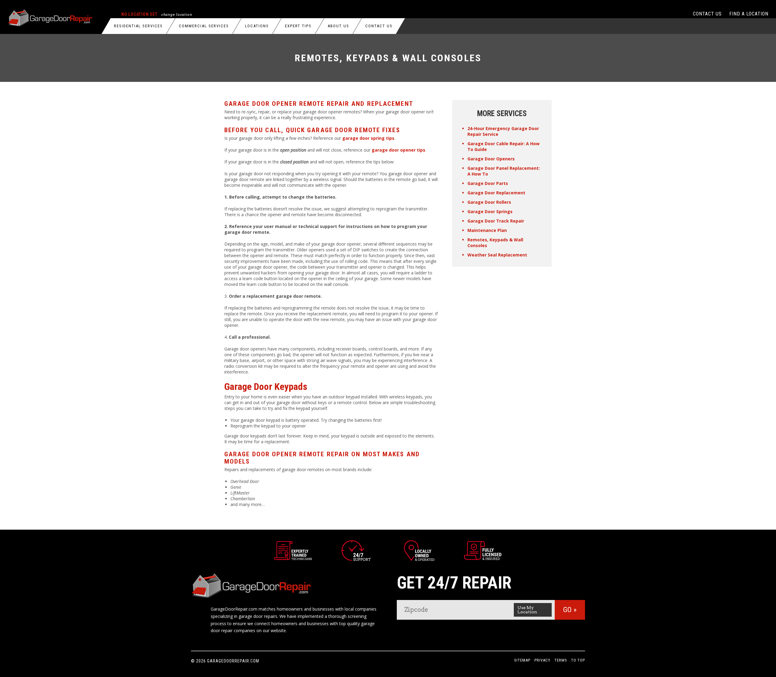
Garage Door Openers (491, 159)
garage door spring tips (368, 138)
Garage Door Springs (490, 211)
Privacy (542, 660)
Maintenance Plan (487, 230)
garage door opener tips (398, 150)
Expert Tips (298, 26)
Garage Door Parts (487, 183)
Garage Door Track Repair (495, 221)
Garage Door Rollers (489, 202)
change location (176, 14)
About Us (338, 26)
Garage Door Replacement (496, 193)
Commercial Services (204, 26)
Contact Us (379, 26)
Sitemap (522, 660)
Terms (560, 660)
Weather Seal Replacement (497, 255)
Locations (257, 26)
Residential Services (138, 26)
